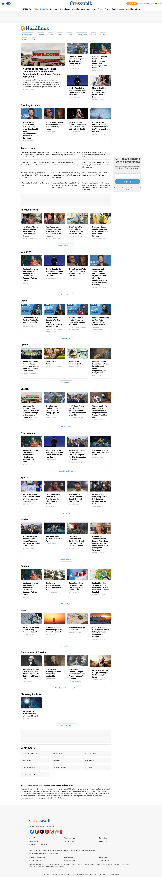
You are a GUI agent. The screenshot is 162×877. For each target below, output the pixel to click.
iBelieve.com (103, 857)
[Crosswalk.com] (81, 3)
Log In (156, 3)
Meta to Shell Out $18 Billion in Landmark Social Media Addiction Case (65, 164)
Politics (24, 39)
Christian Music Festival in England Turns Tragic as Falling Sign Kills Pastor (65, 153)
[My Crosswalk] (145, 3)
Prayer (107, 9)
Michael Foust (58, 753)
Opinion (60, 34)
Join (132, 3)
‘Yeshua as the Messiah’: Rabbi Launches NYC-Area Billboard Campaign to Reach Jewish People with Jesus (35, 154)
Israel (34, 39)
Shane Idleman (27, 761)
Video (100, 9)
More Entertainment (66, 471)
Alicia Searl (57, 761)
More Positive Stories (66, 245)
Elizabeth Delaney (59, 768)
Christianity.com (35, 860)
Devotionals (65, 9)
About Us (32, 838)
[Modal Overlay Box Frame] (127, 174)
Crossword (54, 9)
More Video (66, 338)
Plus (36, 9)
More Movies (66, 559)
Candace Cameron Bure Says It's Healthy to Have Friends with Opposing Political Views (96, 154)
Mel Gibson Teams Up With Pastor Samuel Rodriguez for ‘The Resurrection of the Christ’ (35, 175)
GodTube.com (69, 857)
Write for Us (103, 841)
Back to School (118, 9)
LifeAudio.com (69, 860)
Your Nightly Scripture (81, 9)
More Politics (66, 604)
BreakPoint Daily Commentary (32, 775)
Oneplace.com (104, 860)
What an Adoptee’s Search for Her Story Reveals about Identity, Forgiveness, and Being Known (65, 175)
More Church (66, 427)
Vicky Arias (88, 768)
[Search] (9, 3)
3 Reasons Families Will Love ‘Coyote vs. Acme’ (35, 184)
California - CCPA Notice (38, 845)
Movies (102, 34)
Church (69, 34)
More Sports (66, 513)
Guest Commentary (29, 768)
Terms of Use (69, 841)
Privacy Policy (34, 841)
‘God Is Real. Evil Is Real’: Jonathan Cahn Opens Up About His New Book (35, 164)
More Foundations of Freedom (66, 688)
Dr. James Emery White (30, 753)
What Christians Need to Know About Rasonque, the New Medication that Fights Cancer (95, 165)
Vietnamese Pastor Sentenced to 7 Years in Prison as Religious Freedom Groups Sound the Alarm (65, 185)
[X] (42, 832)
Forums (44, 9)
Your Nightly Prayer (134, 9)
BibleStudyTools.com (37, 857)
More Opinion (66, 382)
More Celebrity (66, 294)
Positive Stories (27, 34)
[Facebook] (32, 832)
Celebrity (41, 34)
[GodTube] (62, 832)
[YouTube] (47, 832)
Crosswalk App (69, 838)
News (94, 9)
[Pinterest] (37, 832)
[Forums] (57, 832)
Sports (93, 34)
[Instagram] (52, 832)
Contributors (28, 748)
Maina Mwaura (89, 761)
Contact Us (103, 838)
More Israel (66, 646)
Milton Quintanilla (90, 753)
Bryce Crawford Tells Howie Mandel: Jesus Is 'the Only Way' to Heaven (95, 174)
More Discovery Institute (66, 725)
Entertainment (81, 34)
